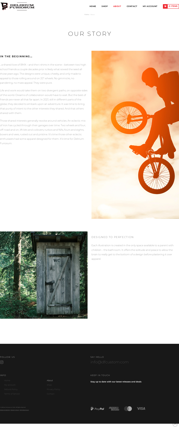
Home (86, 14)
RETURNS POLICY (24, 410)
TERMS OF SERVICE (5, 410)
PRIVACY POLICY (15, 410)
